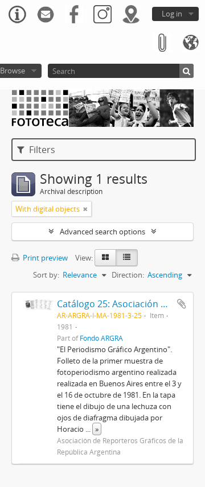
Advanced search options (102, 231)
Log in (172, 14)
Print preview (44, 258)
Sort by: (46, 275)
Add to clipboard (181, 303)
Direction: (128, 275)
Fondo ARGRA (101, 337)
